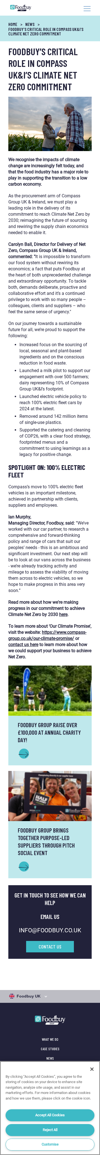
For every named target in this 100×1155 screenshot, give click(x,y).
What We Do (50, 1039)
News (29, 24)
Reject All (50, 1130)
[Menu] (87, 9)
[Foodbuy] (23, 8)
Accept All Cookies (50, 1115)
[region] (50, 1108)
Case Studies (50, 1049)
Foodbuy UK (29, 996)
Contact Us (50, 946)
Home (12, 24)
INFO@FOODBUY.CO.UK (50, 930)
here (63, 614)
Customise (50, 1144)
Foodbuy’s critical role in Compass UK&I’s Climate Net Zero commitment (45, 31)
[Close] (92, 1069)
